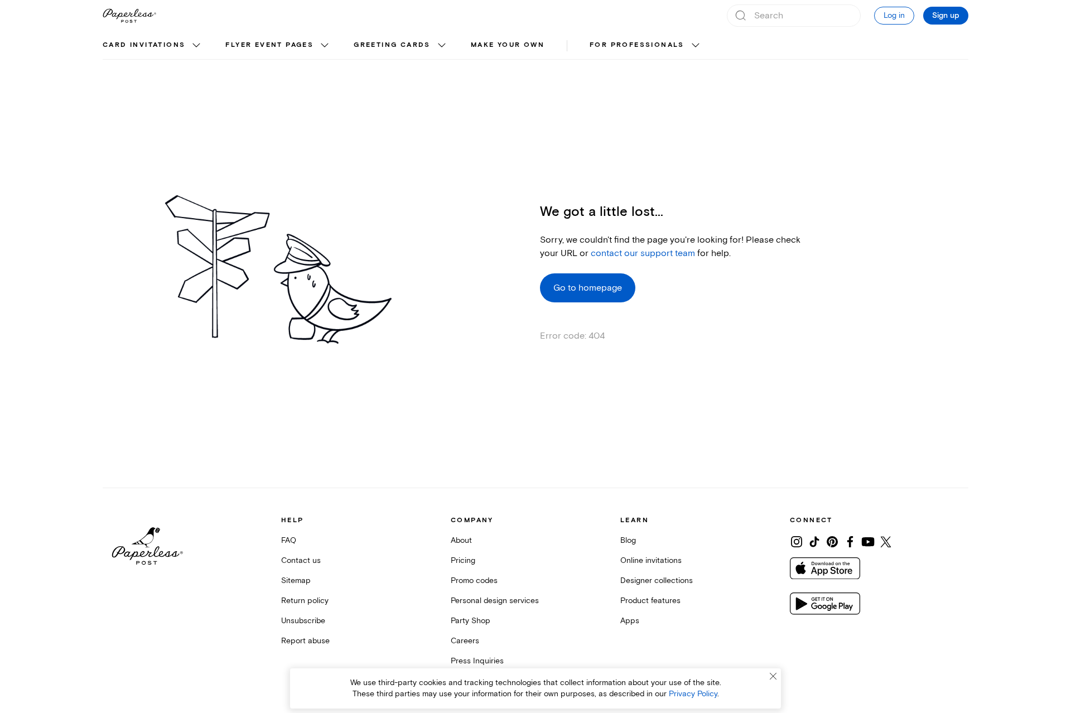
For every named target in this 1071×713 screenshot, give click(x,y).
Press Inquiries (477, 661)
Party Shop (470, 620)
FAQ (288, 540)
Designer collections (656, 580)
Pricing (463, 560)
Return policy (305, 600)
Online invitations (651, 560)
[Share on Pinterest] (832, 541)
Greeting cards (392, 45)
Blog (628, 540)
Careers (465, 640)
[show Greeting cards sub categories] (441, 45)
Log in (894, 15)
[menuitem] (153, 45)
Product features (650, 600)
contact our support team (643, 253)
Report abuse (305, 640)
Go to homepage (587, 287)
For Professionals (637, 45)
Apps (629, 620)
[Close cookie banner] (773, 676)
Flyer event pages (269, 45)
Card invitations (144, 45)
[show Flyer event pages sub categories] (324, 45)
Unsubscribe (303, 620)
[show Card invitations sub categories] (196, 45)
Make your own (507, 45)
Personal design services (495, 600)
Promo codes (474, 580)
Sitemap (296, 580)
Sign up (945, 16)
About (461, 540)
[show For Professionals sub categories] (695, 45)
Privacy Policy (693, 693)
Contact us (301, 560)
